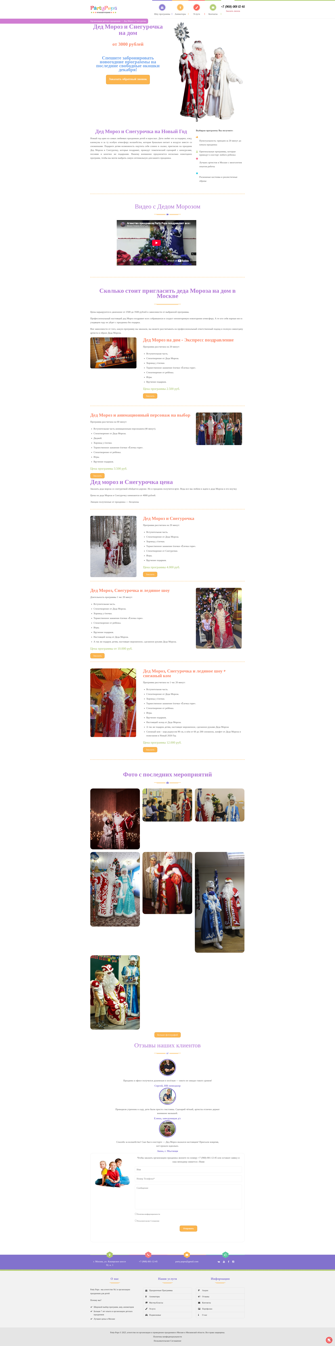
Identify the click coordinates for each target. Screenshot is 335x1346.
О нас (204, 1315)
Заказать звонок (233, 11)
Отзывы (205, 1296)
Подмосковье (155, 1315)
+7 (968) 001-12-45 (233, 6)
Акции (205, 1290)
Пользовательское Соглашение (148, 1221)
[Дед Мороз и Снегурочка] (115, 818)
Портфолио (207, 1309)
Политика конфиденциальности (148, 1214)
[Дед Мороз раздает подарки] (167, 805)
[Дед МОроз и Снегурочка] (219, 902)
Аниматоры (154, 1296)
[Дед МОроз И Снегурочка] (115, 889)
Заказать (150, 396)
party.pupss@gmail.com (186, 1261)
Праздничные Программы (161, 1290)
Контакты (206, 1303)
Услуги (152, 1309)
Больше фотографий (167, 1035)
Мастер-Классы (156, 1303)
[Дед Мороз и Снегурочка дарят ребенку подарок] (115, 992)
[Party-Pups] (103, 9)
